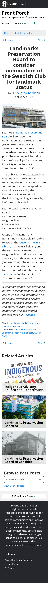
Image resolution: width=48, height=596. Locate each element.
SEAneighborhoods (24, 93)
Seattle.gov (7, 1)
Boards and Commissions (27, 323)
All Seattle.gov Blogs (22, 496)
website (7, 274)
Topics (19, 23)
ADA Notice (10, 568)
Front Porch (16, 13)
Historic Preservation (12, 326)
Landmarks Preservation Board (17, 332)
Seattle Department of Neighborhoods (23, 17)
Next (40, 40)
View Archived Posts (14, 485)
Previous (9, 40)
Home (5, 23)
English (24, 4)
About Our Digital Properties (19, 560)
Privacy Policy (11, 564)
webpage (29, 315)
